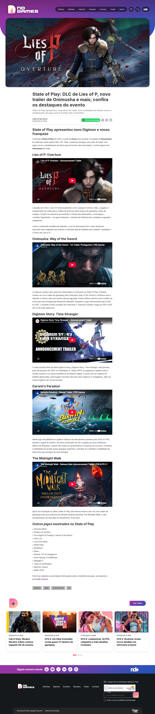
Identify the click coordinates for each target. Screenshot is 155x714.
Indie (46, 588)
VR (69, 588)
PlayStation (58, 588)
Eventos (103, 9)
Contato (95, 686)
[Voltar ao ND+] (146, 9)
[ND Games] (22, 10)
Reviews (92, 9)
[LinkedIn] (64, 669)
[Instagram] (52, 669)
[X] (58, 669)
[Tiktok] (70, 669)
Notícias (71, 9)
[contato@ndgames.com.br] (131, 9)
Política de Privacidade (127, 700)
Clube (113, 9)
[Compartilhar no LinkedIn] (110, 120)
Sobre (121, 9)
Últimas (61, 9)
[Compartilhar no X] (106, 120)
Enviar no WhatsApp (92, 120)
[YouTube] (46, 669)
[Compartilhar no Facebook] (102, 120)
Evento (37, 588)
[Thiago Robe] (135, 710)
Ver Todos (137, 603)
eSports (82, 9)
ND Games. (42, 579)
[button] (74, 655)
